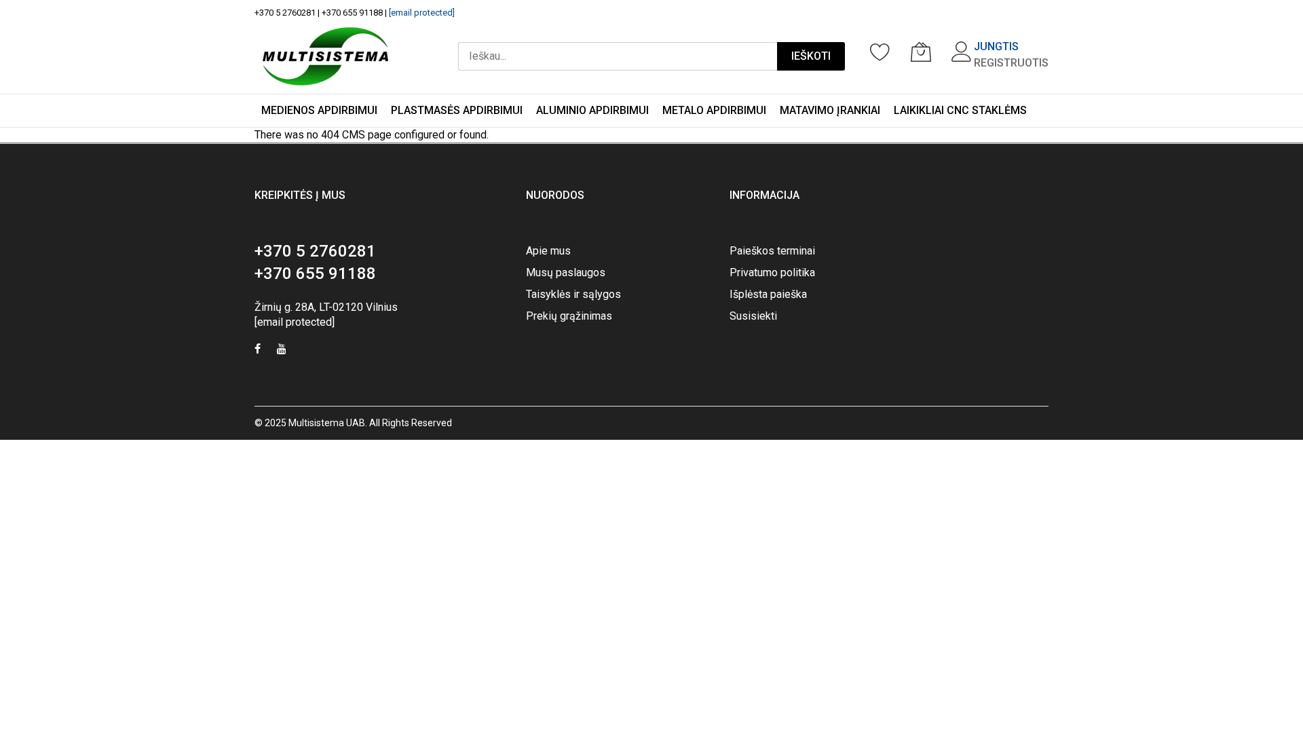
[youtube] (281, 350)
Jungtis (996, 46)
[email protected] (422, 12)
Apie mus (548, 250)
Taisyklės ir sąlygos (573, 294)
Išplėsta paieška (768, 294)
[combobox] (617, 56)
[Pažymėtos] (880, 51)
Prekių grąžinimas (569, 315)
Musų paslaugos (565, 272)
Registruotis (1011, 62)
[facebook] (257, 350)
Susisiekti (753, 315)
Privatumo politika (772, 272)
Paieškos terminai (772, 250)
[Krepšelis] (921, 51)
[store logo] (325, 56)
